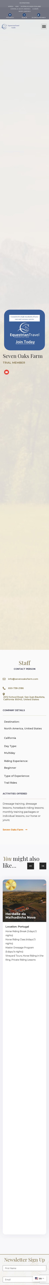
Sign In (24, 17)
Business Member (39, 17)
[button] (44, 26)
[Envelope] (6, 372)
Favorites (10, 17)
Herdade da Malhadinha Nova (20, 915)
